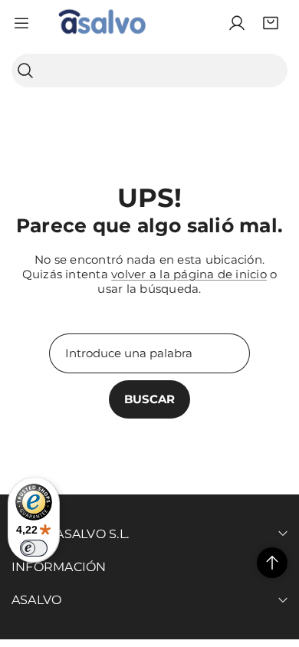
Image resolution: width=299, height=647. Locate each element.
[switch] (34, 548)
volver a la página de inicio (189, 274)
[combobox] (150, 70)
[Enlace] (102, 23)
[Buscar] (25, 71)
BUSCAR (149, 399)
